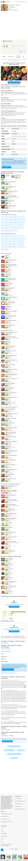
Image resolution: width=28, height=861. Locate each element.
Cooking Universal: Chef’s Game (11, 355)
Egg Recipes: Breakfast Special (10, 581)
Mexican (15, 238)
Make (3, 230)
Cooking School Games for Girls (11, 536)
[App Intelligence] (2, 850)
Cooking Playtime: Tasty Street (10, 350)
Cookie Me (7, 255)
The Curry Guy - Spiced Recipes (11, 311)
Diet (2, 246)
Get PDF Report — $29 (7, 167)
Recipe (2, 225)
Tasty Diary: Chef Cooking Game (11, 378)
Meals (6, 246)
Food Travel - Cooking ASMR (10, 181)
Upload (10, 222)
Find (10, 227)
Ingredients (7, 230)
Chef (14, 244)
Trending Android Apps (19, 803)
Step (22, 227)
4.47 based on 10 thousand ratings (19, 136)
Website (2, 653)
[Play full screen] (24, 51)
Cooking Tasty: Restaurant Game (11, 360)
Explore (2, 249)
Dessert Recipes (8, 590)
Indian (7, 236)
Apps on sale (20, 750)
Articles (2, 838)
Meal (18, 236)
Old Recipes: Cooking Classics (10, 495)
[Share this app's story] (20, 51)
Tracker (2, 244)
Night (20, 219)
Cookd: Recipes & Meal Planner (10, 264)
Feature (6, 222)
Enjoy (6, 241)
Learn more (8, 165)
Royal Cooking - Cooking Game (10, 418)
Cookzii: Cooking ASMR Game (10, 460)
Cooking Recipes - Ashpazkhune (11, 490)
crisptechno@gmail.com (6, 651)
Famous (6, 219)
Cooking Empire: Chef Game (10, 346)
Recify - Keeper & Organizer (10, 301)
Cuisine (23, 238)
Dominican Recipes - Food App (10, 541)
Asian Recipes (7, 175)
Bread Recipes (7, 576)
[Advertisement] (14, 25)
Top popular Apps (18, 806)
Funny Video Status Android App (6, 821)
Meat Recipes (7, 572)
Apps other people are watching (14, 754)
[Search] (26, 2)
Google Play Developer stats (20, 801)
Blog (2, 841)
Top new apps (14, 757)
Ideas (14, 241)
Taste (18, 244)
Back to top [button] (25, 850)
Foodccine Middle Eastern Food (10, 260)
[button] (14, 656)
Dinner (6, 249)
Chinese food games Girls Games (11, 191)
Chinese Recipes (18, 175)
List (14, 225)
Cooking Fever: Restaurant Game (11, 427)
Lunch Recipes (7, 562)
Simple (22, 244)
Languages (15, 222)
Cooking (6, 225)
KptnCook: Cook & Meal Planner (11, 320)
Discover (23, 246)
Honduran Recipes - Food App (10, 499)
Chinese (2, 236)
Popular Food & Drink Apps (14, 746)
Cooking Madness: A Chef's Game (11, 369)
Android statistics (18, 798)
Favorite (10, 244)
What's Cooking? (8, 306)
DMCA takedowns (4, 836)
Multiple (15, 219)
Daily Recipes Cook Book (9, 200)
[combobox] (20, 2)
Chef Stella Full (8, 274)
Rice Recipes (7, 567)
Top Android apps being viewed (6, 813)
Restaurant (22, 241)
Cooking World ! (8, 401)
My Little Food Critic (9, 283)
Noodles (14, 246)
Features (18, 246)
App (23, 222)
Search (15, 230)
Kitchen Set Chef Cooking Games (11, 450)
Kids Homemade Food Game (10, 550)
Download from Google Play (14, 82)
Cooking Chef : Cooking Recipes (11, 518)
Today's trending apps (9, 750)
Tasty (6, 227)
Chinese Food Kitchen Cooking (10, 513)
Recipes (19, 222)
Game (3, 241)
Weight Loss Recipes (9, 558)
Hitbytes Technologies (14, 556)
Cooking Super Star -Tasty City (10, 478)
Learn (18, 241)
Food (18, 225)
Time (7, 244)
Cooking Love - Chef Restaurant (11, 392)
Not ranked (14, 138)
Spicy (3, 219)
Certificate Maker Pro (5, 816)
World (10, 225)
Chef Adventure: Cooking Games (11, 469)
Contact (2, 828)
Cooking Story (7, 341)
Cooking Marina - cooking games (11, 441)
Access (2, 222)
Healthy (19, 238)
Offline (11, 230)
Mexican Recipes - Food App (10, 205)
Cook (18, 227)
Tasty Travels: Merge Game (10, 409)
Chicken (10, 246)
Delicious (22, 225)
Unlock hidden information (14, 606)
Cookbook (7, 238)
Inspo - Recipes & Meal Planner (10, 315)
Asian (14, 236)
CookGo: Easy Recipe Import (10, 278)
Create (23, 219)
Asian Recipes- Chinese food (10, 186)
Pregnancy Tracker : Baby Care (10, 586)
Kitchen (10, 236)
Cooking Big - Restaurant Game (11, 432)
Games (10, 241)
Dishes (2, 227)
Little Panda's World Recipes (10, 464)
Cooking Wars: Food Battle (10, 383)
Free (22, 236)
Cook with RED (7, 269)
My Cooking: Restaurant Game (10, 436)
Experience (11, 219)
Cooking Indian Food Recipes (10, 532)
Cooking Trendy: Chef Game (10, 364)
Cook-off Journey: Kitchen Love (11, 397)
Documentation (3, 833)
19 (12, 146)
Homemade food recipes (9, 509)
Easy (11, 238)
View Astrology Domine (5, 819)
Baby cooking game (8, 527)
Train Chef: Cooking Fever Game (11, 374)
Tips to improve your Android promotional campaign (6, 845)
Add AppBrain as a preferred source (8, 672)
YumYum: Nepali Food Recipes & (11, 297)
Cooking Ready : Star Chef (10, 325)
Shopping (14, 227)
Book (3, 238)
